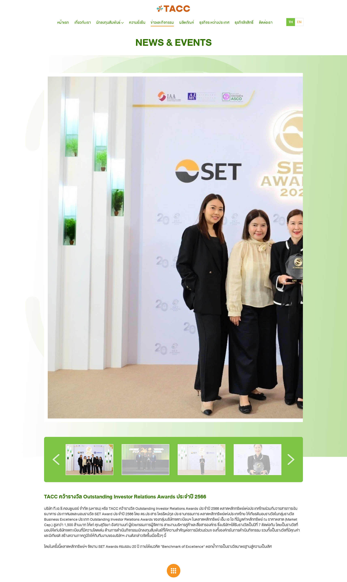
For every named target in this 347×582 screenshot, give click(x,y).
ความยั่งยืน (137, 22)
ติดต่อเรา (266, 22)
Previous (56, 459)
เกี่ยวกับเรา (82, 22)
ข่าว (162, 22)
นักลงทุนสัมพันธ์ (108, 22)
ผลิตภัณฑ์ (186, 22)
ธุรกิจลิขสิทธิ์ (244, 22)
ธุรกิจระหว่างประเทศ (214, 22)
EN (299, 22)
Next (291, 459)
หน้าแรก (63, 22)
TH (291, 22)
